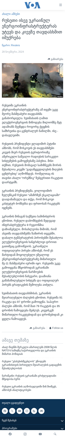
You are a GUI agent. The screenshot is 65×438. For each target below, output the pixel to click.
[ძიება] (55, 434)
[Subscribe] (41, 411)
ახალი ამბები (11, 14)
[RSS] (34, 411)
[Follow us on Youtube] (20, 411)
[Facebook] (10, 434)
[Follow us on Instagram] (27, 411)
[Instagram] (25, 434)
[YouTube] (40, 434)
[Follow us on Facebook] (5, 411)
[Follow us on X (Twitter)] (12, 411)
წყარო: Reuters (11, 45)
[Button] (55, 59)
